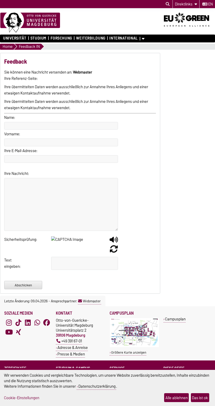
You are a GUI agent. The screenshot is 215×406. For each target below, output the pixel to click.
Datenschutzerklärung (97, 386)
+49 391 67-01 (71, 341)
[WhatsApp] (37, 322)
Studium (38, 38)
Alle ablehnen (176, 397)
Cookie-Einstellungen (21, 397)
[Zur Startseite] (30, 22)
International (123, 38)
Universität (14, 38)
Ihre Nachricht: (16, 173)
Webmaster (92, 301)
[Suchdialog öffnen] (168, 4)
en (210, 4)
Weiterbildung (90, 38)
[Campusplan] (134, 346)
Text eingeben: (9, 263)
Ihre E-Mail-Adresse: (20, 151)
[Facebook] (46, 322)
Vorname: (12, 134)
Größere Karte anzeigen (128, 352)
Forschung (61, 38)
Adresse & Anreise (72, 347)
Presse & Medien (71, 354)
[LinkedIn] (28, 322)
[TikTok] (18, 322)
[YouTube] (9, 332)
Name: (9, 117)
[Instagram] (9, 322)
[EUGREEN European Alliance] (189, 28)
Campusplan (175, 319)
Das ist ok (200, 397)
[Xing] (18, 332)
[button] (114, 241)
